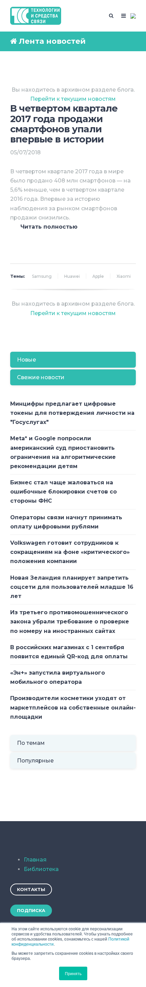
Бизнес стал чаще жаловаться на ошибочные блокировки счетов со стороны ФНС (63, 491)
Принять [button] (73, 973)
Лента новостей (52, 41)
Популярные (35, 760)
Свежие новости (41, 377)
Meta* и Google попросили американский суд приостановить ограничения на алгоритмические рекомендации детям (63, 452)
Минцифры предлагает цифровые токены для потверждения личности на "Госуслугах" (72, 413)
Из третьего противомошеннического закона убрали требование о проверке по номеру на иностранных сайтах (69, 621)
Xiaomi (123, 276)
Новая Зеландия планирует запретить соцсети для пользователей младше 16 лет (71, 587)
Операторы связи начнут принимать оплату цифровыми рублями (66, 522)
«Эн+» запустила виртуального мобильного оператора (57, 677)
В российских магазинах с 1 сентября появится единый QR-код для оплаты (69, 652)
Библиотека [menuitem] (41, 869)
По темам (31, 743)
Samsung (42, 276)
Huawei (72, 276)
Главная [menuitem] (35, 859)
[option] (73, 238)
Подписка (31, 910)
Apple (98, 276)
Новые (26, 359)
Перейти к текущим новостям (73, 99)
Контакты (31, 889)
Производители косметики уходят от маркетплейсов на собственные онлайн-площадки (73, 707)
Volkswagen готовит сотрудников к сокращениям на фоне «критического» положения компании (70, 552)
